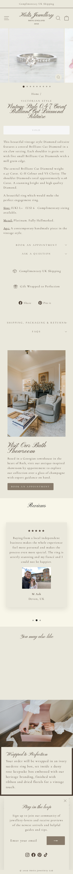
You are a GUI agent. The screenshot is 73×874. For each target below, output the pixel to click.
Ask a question (36, 253)
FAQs (36, 331)
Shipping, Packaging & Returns (36, 322)
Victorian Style (36, 100)
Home (35, 94)
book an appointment (30, 486)
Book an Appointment (36, 245)
